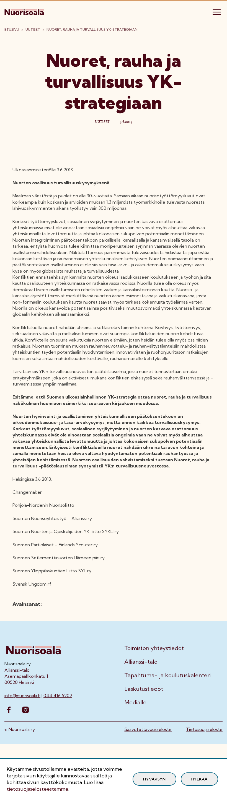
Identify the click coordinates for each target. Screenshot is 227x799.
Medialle (135, 702)
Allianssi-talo (141, 661)
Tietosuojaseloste (204, 729)
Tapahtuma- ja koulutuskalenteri (167, 675)
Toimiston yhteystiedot (154, 648)
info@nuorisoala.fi (22, 695)
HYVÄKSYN (154, 779)
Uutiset (32, 29)
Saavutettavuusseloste (148, 729)
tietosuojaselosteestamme (37, 789)
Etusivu (11, 29)
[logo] (24, 11)
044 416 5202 (57, 695)
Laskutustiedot (143, 689)
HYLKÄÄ (199, 779)
